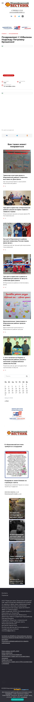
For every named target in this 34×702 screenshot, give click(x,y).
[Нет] (32, 696)
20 (16, 390)
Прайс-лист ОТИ (7, 660)
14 (19, 388)
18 (9, 390)
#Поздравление (8, 75)
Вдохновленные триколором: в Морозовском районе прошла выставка (14, 323)
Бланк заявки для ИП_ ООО (10, 651)
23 (27, 390)
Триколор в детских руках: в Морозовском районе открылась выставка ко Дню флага (15, 177)
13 (16, 388)
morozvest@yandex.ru (17, 12)
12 (12, 388)
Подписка (5, 595)
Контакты (5, 593)
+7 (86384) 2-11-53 (17, 10)
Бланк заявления (7, 653)
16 (26, 388)
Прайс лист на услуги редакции (12, 654)
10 (5, 388)
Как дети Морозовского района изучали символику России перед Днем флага (16, 241)
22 (23, 390)
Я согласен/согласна (17, 699)
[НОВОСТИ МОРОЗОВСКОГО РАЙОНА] (17, 477)
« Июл (7, 401)
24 (5, 393)
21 (19, 390)
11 (8, 388)
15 (23, 388)
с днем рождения (8, 130)
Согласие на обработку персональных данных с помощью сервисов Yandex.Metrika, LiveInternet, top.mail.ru (17, 637)
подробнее (9, 693)
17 (5, 390)
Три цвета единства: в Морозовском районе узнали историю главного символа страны (16, 209)
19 (12, 390)
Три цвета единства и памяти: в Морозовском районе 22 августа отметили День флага (15, 278)
